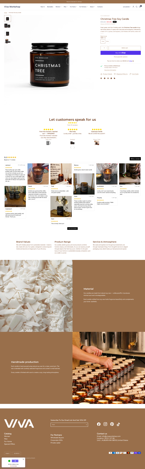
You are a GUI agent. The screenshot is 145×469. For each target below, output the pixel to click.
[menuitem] (42, 7)
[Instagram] (105, 424)
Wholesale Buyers (57, 438)
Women (58, 7)
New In (43, 7)
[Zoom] (92, 18)
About (92, 7)
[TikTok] (118, 424)
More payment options (120, 56)
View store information (110, 70)
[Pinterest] (108, 78)
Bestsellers (50, 7)
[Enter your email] (86, 425)
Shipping (103, 24)
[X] (105, 78)
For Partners (82, 7)
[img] (72, 123)
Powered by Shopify (30, 458)
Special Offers (9, 444)
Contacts (100, 7)
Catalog (7, 434)
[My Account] (133, 6)
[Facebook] (102, 78)
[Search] (136, 6)
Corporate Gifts (57, 440)
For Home (73, 7)
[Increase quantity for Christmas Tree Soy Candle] (106, 48)
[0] (139, 6)
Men (65, 7)
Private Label (55, 443)
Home (5, 12)
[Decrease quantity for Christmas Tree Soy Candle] (102, 48)
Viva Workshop (12, 7)
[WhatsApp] (112, 78)
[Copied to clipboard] (115, 78)
